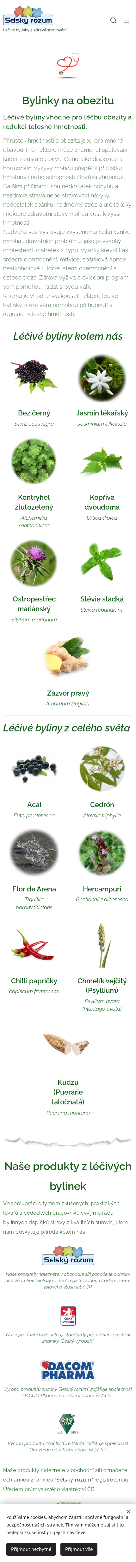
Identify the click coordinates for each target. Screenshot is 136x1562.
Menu (126, 20)
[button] (113, 21)
